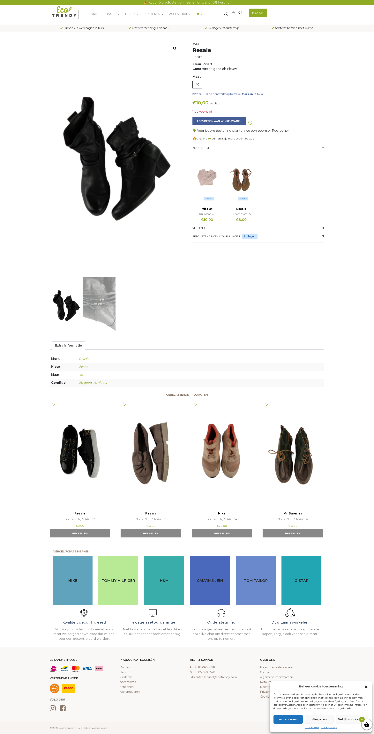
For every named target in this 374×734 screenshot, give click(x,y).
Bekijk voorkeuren (352, 719)
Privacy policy (269, 691)
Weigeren (319, 719)
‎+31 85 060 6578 (204, 667)
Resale (243, 198)
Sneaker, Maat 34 (222, 519)
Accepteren (288, 719)
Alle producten (130, 691)
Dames (125, 667)
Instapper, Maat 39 (151, 519)
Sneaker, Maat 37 (80, 519)
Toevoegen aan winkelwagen (219, 121)
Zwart (83, 367)
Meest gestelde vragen (276, 667)
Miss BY (209, 198)
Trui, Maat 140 (207, 213)
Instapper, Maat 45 (292, 519)
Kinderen (126, 677)
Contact (265, 672)
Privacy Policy (329, 727)
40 (81, 375)
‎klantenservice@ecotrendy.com (215, 677)
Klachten (266, 687)
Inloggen (258, 12)
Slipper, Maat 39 (241, 213)
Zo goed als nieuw (93, 383)
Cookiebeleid (312, 727)
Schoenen (127, 687)
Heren (124, 672)
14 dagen (249, 236)
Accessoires (128, 682)
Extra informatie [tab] (68, 345)
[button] (366, 686)
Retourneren (269, 682)
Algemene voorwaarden (276, 677)
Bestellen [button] (80, 533)
